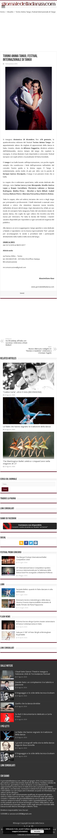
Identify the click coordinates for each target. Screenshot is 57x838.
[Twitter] (31, 543)
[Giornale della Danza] (28, 4)
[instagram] (36, 543)
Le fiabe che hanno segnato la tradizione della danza (27, 426)
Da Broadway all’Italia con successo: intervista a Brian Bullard (16, 342)
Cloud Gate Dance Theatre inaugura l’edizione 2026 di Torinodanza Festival (32, 672)
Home (2, 12)
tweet (22, 293)
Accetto (37, 831)
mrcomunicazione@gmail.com (14, 267)
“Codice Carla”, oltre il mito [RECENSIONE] (22, 392)
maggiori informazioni (20, 831)
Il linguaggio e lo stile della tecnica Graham (34, 693)
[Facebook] (26, 543)
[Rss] (21, 543)
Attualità (10, 12)
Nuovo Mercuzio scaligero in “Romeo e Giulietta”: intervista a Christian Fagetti (38, 350)
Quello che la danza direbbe (27, 703)
